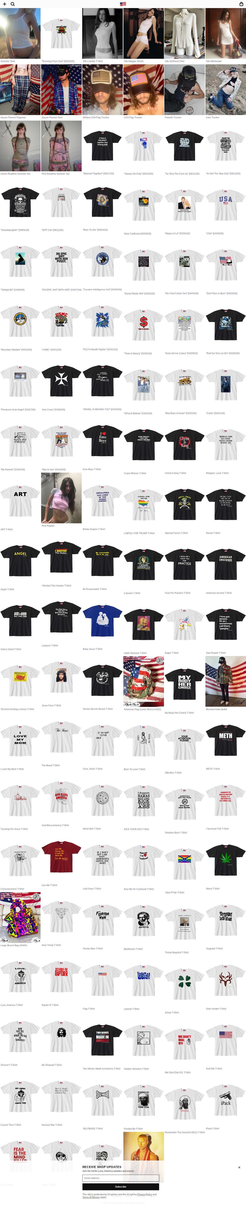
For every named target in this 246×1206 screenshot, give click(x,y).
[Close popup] (239, 1167)
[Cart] (241, 4)
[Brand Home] (123, 4)
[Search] (12, 4)
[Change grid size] (4, 4)
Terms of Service (91, 1197)
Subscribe (120, 1186)
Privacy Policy (144, 1194)
